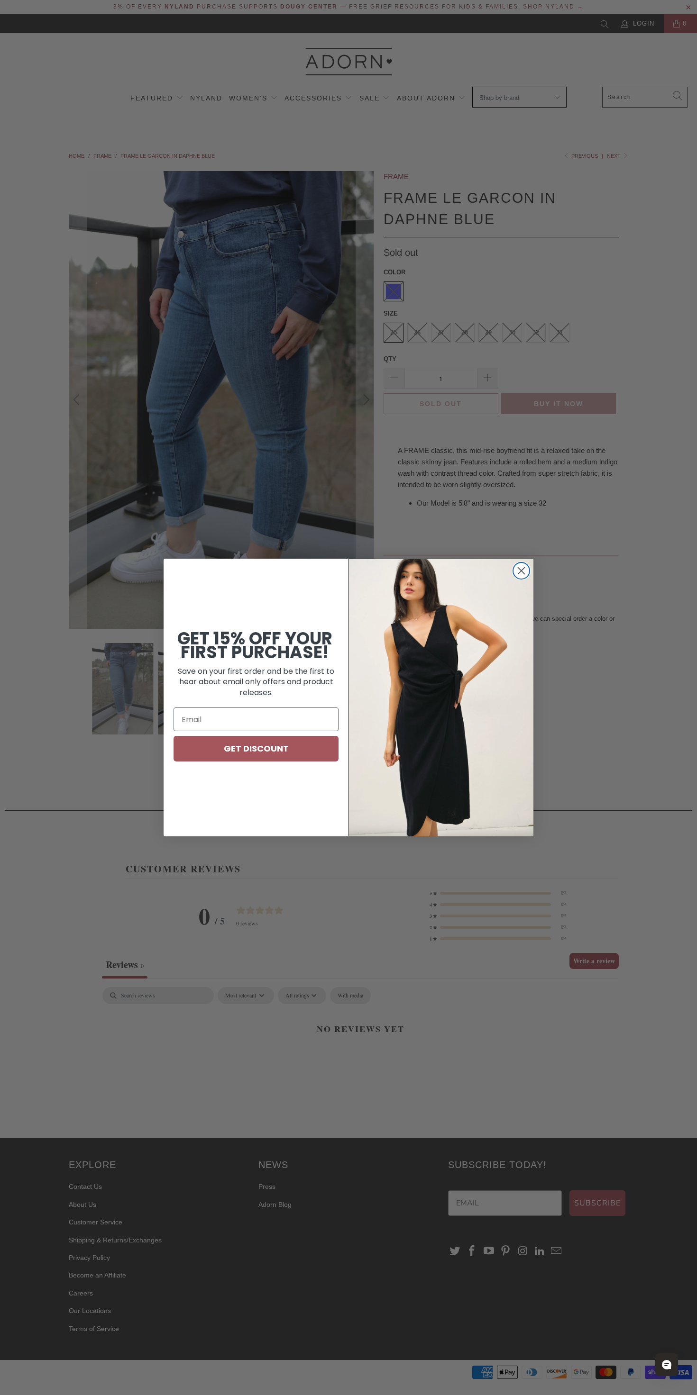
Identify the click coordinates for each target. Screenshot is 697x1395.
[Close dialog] (521, 570)
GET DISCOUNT (256, 748)
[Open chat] (666, 1364)
